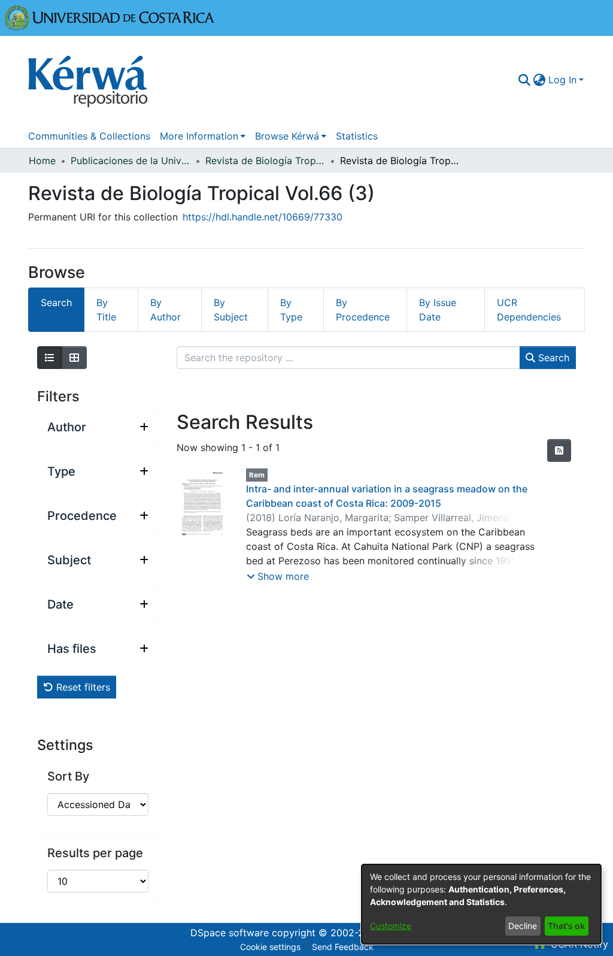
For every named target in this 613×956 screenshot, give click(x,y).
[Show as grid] (74, 357)
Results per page (95, 853)
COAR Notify (578, 944)
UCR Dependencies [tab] (529, 310)
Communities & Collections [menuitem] (89, 136)
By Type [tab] (291, 310)
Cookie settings (270, 947)
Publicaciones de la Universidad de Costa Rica (130, 161)
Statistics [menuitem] (357, 136)
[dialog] (481, 904)
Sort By (68, 776)
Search (552, 358)
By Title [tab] (106, 310)
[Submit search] (524, 79)
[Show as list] (49, 357)
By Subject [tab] (231, 310)
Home (42, 161)
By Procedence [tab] (363, 310)
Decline (522, 926)
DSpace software (229, 933)
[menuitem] (539, 79)
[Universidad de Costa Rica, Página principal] (109, 17)
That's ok (566, 926)
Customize (390, 926)
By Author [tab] (165, 310)
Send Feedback (343, 947)
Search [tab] (56, 302)
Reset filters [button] (81, 687)
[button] (277, 576)
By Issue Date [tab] (437, 310)
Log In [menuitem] (562, 80)
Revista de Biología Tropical (265, 161)
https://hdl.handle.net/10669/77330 (262, 217)
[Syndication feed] (559, 450)
